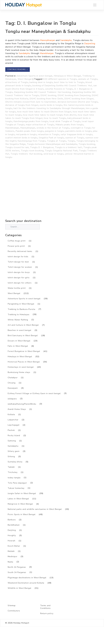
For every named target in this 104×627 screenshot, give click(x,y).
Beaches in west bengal (19, 330)
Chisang (11, 383)
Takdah (11, 467)
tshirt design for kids (18, 256)
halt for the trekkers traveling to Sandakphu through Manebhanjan (49, 108)
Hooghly (12, 535)
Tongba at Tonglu (56, 140)
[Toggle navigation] (95, 5)
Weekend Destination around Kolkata (26, 583)
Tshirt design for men (18, 262)
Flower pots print (16, 246)
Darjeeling (89, 43)
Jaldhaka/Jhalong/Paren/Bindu (22, 404)
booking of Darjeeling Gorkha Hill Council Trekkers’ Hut (62, 85)
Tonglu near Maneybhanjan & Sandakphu (48, 31)
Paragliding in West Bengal (21, 304)
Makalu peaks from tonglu (70, 124)
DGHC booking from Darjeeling (74, 95)
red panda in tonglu (26, 134)
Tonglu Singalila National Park (61, 150)
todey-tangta (14, 477)
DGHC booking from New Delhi (46, 98)
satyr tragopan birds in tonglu (77, 134)
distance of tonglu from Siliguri (21, 105)
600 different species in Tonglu (60, 79)
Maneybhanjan (47, 40)
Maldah (11, 551)
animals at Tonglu (88, 79)
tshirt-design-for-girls (19, 277)
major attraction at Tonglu (40, 124)
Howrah (11, 540)
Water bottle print (17, 288)
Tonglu (71, 140)
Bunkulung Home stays (19, 372)
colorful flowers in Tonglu (59, 88)
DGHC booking (48, 95)
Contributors (14, 610)
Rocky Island (14, 435)
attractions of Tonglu (16, 82)
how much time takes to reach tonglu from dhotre (50, 114)
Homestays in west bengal (21, 367)
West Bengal (25, 79)
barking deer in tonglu (41, 82)
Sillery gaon (14, 451)
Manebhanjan (47, 53)
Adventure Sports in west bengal (34, 75)
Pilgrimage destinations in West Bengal (27, 577)
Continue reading (17, 69)
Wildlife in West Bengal (19, 588)
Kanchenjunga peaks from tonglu (31, 121)
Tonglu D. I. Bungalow (42, 147)
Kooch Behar (14, 546)
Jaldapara (12, 398)
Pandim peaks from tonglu (30, 131)
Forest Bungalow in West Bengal (24, 351)
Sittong (11, 456)
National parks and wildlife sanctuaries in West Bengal (35, 509)
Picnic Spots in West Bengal (21, 514)
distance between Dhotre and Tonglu (78, 101)
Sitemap (12, 605)
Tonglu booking (87, 144)
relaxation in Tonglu (48, 134)
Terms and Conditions (45, 607)
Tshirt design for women (20, 267)
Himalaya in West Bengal (67, 75)
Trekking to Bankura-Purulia (21, 309)
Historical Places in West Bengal (24, 362)
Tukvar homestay (16, 488)
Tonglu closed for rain (17, 147)
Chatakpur (13, 377)
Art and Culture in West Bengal (23, 325)
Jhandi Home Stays (17, 409)
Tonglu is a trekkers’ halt (68, 147)
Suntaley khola (15, 461)
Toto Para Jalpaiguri (17, 483)
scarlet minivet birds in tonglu (21, 137)
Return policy (46, 613)
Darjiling (12, 530)
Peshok (11, 430)
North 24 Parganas (17, 567)
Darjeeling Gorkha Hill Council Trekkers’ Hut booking (42, 92)
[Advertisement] (29, 194)
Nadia (10, 562)
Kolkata (11, 414)
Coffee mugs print (16, 241)
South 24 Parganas (17, 572)
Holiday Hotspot (21, 623)
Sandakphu (66, 40)
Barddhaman (14, 525)
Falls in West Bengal (18, 346)
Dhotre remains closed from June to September (30, 101)
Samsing (12, 440)
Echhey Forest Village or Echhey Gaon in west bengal (34, 393)
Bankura (12, 519)
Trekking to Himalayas (18, 314)
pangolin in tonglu (54, 131)
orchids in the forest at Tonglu (53, 127)
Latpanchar (13, 419)
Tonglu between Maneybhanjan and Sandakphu (52, 144)
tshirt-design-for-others (20, 283)
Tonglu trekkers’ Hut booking (26, 153)
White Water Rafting (18, 319)
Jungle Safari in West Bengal (22, 493)
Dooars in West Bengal (19, 341)
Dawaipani (13, 388)
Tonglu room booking (32, 150)
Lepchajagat (13, 425)
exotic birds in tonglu (51, 105)
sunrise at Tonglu (74, 137)
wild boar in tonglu (53, 153)
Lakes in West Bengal (18, 498)
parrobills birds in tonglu (78, 131)
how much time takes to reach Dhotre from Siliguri (44, 111)
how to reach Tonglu (55, 118)
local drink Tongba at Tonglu (65, 121)
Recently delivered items (20, 251)
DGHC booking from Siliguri (79, 98)
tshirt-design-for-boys (19, 272)
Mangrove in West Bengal (20, 504)
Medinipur (12, 556)
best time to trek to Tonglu (69, 82)
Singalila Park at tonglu (51, 137)
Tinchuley (12, 472)
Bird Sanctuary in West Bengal (23, 335)
